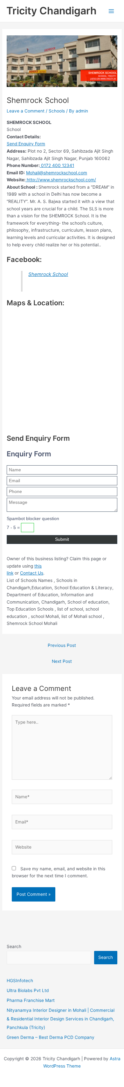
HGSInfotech (20, 980)
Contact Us (31, 573)
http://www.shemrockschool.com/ (60, 179)
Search (14, 946)
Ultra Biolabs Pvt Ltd (28, 990)
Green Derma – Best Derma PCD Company (50, 1037)
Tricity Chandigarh (51, 10)
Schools (57, 110)
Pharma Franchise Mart (31, 1000)
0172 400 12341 (57, 165)
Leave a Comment (26, 110)
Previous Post (62, 645)
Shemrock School (48, 274)
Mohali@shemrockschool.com (56, 172)
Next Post (62, 661)
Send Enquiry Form (26, 143)
